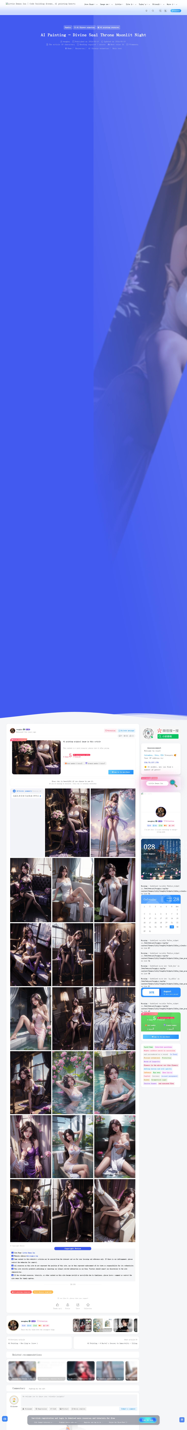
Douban (146, 1080)
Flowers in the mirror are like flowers (161, 1065)
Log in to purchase (122, 772)
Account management (170, 1076)
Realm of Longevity (152, 1061)
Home (69, 48)
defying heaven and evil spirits (158, 1069)
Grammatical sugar (159, 1080)
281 (30, 1322)
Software (147, 1072)
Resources (80, 48)
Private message (127, 731)
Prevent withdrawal (152, 1058)
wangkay (19, 729)
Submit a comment (128, 1406)
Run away (156, 1072)
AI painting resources (22, 1289)
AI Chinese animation (98, 48)
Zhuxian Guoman (150, 1083)
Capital (147, 1076)
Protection (166, 1058)
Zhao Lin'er (167, 1072)
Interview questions (163, 1047)
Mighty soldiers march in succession (159, 1050)
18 (36, 1322)
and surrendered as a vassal (156, 1054)
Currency (156, 1076)
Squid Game (148, 1047)
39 (24, 1322)
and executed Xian (166, 1083)
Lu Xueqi (173, 1054)
